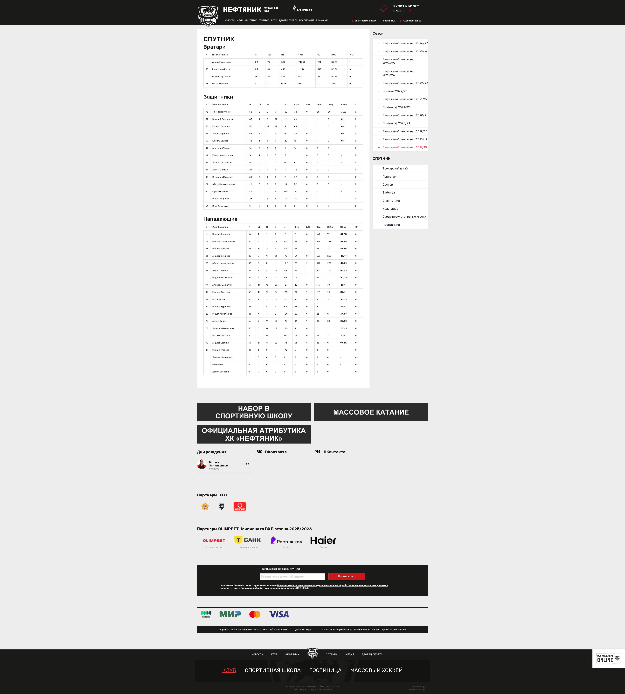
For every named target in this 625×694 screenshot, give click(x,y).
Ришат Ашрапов (220, 198)
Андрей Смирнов (221, 256)
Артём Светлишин (222, 162)
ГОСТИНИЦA (325, 670)
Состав (387, 184)
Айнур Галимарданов (223, 184)
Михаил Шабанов (221, 335)
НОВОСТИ (230, 20)
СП (356, 104)
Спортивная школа (365, 21)
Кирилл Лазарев (221, 126)
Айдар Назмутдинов (223, 263)
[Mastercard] (254, 614)
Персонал (389, 176)
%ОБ (333, 55)
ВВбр (330, 104)
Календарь (390, 208)
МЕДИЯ (349, 654)
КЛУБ (240, 20)
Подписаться (346, 576)
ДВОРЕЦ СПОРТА (288, 20)
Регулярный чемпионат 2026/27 (405, 43)
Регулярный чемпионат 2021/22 (405, 99)
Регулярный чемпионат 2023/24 (398, 73)
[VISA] (279, 614)
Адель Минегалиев (222, 62)
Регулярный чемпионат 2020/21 (405, 115)
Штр (296, 104)
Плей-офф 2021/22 (396, 107)
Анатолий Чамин (221, 148)
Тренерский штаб (395, 168)
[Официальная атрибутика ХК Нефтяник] (254, 434)
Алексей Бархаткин (222, 285)
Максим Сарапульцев (223, 241)
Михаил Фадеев (220, 350)
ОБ (318, 55)
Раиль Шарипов (220, 248)
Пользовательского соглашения (297, 585)
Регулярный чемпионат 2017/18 (404, 147)
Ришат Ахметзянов (222, 314)
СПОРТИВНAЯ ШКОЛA (273, 670)
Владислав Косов (221, 69)
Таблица (388, 192)
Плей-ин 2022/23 (394, 91)
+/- (285, 104)
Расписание (306, 20)
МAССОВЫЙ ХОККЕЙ (376, 670)
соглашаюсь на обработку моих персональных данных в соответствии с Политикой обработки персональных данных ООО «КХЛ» (304, 587)
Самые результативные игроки (404, 216)
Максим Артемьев (221, 76)
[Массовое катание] (371, 411)
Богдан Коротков (221, 234)
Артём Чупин (219, 321)
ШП (308, 104)
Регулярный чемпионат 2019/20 (404, 131)
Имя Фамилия (220, 55)
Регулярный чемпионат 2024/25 (398, 61)
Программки (391, 225)
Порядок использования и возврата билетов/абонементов (253, 629)
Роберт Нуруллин (221, 306)
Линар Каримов (220, 133)
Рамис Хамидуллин (222, 155)
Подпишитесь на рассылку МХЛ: (280, 568)
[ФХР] (205, 506)
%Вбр (344, 104)
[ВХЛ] (221, 506)
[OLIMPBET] (240, 506)
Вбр (319, 104)
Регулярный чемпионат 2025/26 (405, 51)
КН (282, 55)
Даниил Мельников (222, 357)
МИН (300, 55)
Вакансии (322, 20)
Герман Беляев (220, 191)
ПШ (269, 55)
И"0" (351, 55)
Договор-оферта (305, 629)
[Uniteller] (206, 614)
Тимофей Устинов (221, 112)
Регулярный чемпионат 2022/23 (405, 83)
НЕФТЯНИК (251, 20)
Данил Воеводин (221, 372)
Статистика (391, 200)
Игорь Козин (218, 299)
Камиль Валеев (220, 141)
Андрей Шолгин (220, 343)
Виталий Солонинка (223, 119)
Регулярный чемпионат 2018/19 (404, 139)
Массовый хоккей (412, 21)
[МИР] (230, 614)
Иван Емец (217, 364)
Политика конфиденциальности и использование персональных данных (364, 629)
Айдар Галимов (220, 270)
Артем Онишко (220, 169)
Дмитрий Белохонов (223, 328)
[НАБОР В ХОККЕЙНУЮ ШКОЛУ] (254, 411)
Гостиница (389, 21)
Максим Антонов (221, 292)
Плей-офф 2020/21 (396, 123)
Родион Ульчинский (222, 277)
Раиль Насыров (220, 83)
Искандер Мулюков (222, 177)
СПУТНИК (264, 20)
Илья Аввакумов (220, 206)
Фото (274, 20)
